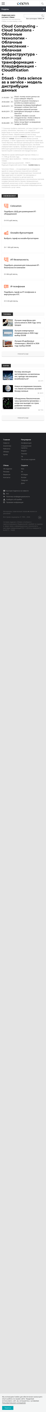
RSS (7, 494)
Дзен (23, 483)
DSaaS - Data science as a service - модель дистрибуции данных (22, 84)
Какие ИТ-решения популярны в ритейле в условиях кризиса (26, 102)
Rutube (23, 477)
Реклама (6, 472)
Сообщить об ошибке (14, 499)
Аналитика (7, 446)
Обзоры (6, 452)
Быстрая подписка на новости (17, 491)
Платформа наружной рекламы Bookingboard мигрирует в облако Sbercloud (26, 111)
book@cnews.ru (34, 165)
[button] (42, 3)
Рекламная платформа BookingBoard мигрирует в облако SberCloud (27, 106)
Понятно (8, 1408)
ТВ (22, 457)
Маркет (24, 451)
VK (22, 472)
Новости (6, 443)
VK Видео (24, 474)
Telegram (24, 480)
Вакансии (6, 474)
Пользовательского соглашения (14, 1403)
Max (22, 469)
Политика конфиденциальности (18, 497)
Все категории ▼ (35, 19)
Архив (5, 454)
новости (24, 136)
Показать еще (23, 354)
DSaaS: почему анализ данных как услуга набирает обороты (27, 98)
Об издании (7, 469)
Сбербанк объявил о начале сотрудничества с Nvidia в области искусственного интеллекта (27, 118)
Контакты (6, 477)
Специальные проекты (26, 447)
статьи (11, 138)
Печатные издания (28, 459)
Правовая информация (14, 502)
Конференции (26, 443)
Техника (24, 454)
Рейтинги (6, 449)
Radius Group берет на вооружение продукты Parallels (27, 123)
